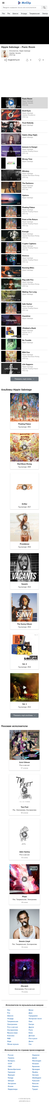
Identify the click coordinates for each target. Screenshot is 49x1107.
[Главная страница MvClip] (24, 2)
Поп (3, 13)
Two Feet (24, 807)
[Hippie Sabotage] (4, 53)
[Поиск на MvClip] (44, 7)
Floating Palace (24, 424)
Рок (8, 13)
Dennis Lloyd (24, 941)
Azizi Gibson (24, 762)
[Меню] (3, 3)
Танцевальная (34, 13)
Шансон (15, 13)
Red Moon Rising (24, 464)
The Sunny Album (24, 624)
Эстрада (24, 13)
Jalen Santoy (24, 852)
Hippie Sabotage (24, 51)
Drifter (24, 504)
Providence (24, 544)
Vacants (18, 53)
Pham (24, 897)
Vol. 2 (24, 664)
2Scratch (24, 986)
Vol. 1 (24, 704)
